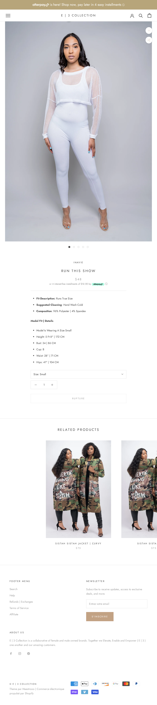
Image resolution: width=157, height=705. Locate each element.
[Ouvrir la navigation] (8, 15)
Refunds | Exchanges (21, 602)
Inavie (78, 262)
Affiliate (14, 614)
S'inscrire (100, 616)
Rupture (78, 398)
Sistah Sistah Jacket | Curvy (78, 543)
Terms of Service (19, 608)
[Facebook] (11, 653)
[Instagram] (19, 653)
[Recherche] (141, 15)
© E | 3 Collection (23, 683)
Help (12, 595)
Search (13, 589)
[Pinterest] (28, 653)
